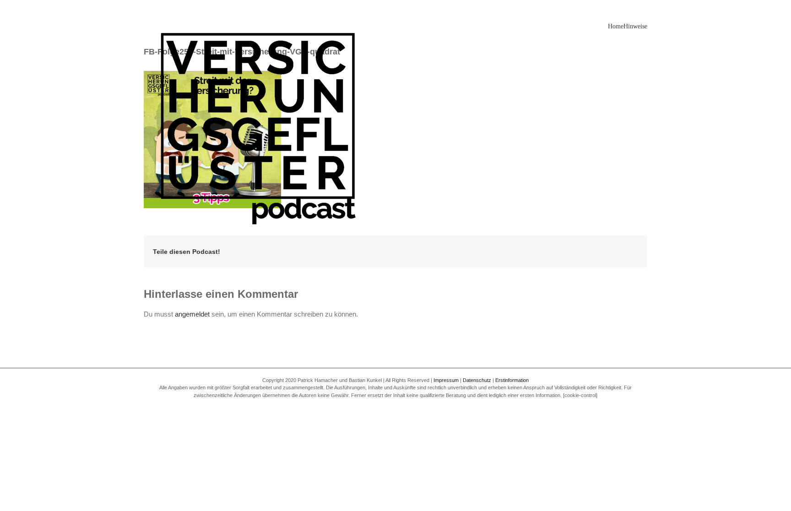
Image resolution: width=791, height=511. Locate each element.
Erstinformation (512, 380)
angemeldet (192, 314)
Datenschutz (477, 380)
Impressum (446, 380)
